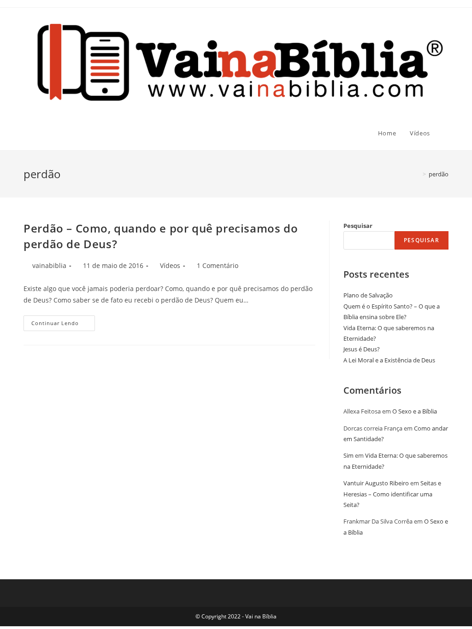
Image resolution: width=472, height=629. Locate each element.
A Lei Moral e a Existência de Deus (389, 360)
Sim (348, 455)
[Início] (417, 174)
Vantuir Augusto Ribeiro (376, 483)
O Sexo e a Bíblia (414, 411)
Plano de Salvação (368, 295)
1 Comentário (217, 265)
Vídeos (170, 265)
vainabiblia (49, 265)
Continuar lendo (63, 325)
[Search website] (446, 133)
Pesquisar (357, 225)
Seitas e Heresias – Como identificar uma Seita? (392, 494)
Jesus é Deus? (361, 349)
